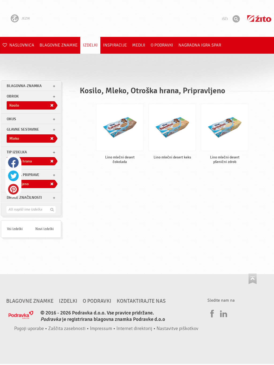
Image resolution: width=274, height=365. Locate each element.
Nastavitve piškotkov (177, 328)
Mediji (138, 45)
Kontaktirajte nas (141, 301)
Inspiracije (115, 45)
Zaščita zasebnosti (67, 328)
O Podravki (162, 45)
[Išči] (236, 19)
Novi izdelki (44, 229)
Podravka (137, 18)
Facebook (13, 162)
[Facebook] (211, 313)
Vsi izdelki (15, 229)
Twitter (13, 175)
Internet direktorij (134, 328)
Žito (259, 18)
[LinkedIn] (223, 313)
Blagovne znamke (59, 45)
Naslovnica (21, 45)
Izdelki (90, 45)
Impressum (101, 328)
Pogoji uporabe (29, 328)
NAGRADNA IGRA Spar (199, 45)
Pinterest (13, 189)
